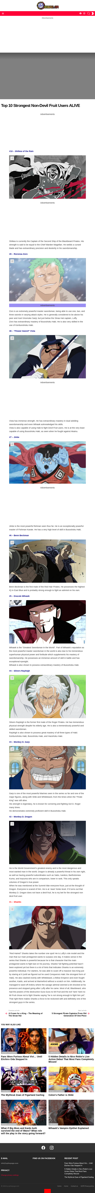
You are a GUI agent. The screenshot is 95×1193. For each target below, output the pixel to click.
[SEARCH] (88, 13)
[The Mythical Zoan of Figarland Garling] (23, 1079)
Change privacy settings (10, 1175)
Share (12, 158)
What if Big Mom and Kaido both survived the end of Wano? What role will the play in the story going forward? (23, 1131)
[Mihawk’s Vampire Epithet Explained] (71, 1112)
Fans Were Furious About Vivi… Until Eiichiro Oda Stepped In (21, 1058)
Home (59, 1186)
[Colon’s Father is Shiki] (71, 1079)
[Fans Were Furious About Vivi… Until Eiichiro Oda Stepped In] (23, 1041)
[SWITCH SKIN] (92, 13)
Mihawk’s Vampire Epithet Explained (69, 1128)
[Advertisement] (47, 35)
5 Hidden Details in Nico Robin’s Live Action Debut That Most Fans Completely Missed (71, 1059)
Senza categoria (9, 1053)
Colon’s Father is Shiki (61, 1095)
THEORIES (6, 1091)
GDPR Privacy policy (87, 1186)
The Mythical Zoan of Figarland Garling (22, 1095)
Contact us (74, 1186)
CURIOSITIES (54, 1053)
